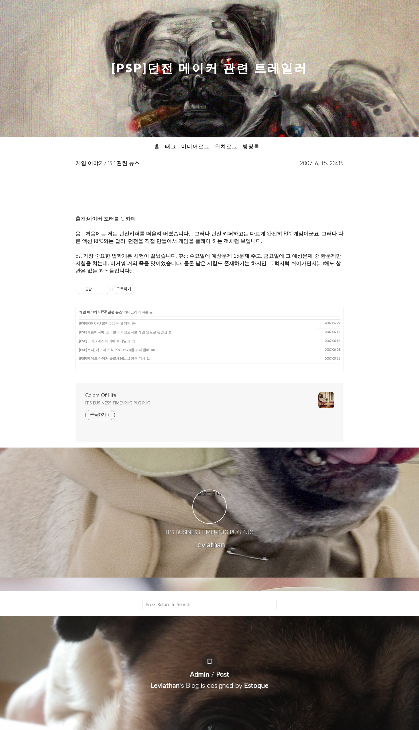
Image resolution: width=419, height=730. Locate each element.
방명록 (251, 146)
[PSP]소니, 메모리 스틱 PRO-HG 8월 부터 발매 (114, 350)
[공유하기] (97, 289)
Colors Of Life (100, 395)
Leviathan (165, 685)
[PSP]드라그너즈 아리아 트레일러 (104, 341)
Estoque (256, 685)
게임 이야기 (88, 312)
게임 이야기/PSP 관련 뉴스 (108, 163)
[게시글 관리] (104, 289)
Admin (199, 674)
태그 (170, 146)
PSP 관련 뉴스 (111, 312)
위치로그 (226, 146)
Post (222, 674)
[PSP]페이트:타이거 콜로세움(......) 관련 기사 (112, 358)
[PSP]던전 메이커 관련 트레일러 (209, 69)
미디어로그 (195, 146)
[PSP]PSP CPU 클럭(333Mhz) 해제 (105, 323)
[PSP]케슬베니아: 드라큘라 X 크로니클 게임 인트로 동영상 (123, 332)
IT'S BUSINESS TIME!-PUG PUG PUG (117, 403)
